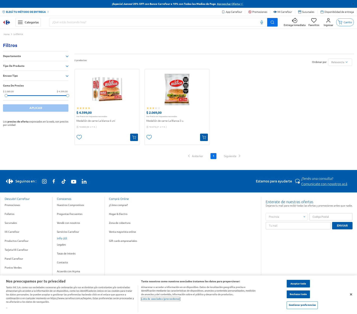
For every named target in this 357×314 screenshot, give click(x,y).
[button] (328, 22)
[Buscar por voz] (261, 22)
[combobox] (163, 22)
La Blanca (18, 34)
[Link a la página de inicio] (6, 34)
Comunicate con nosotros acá (324, 184)
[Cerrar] (351, 294)
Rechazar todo (298, 294)
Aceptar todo (298, 283)
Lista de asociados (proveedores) (160, 298)
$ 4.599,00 (62, 91)
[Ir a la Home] (6, 22)
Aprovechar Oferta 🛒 (230, 3)
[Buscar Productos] (272, 22)
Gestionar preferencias (302, 304)
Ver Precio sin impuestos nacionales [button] (91, 116)
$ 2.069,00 (8, 91)
